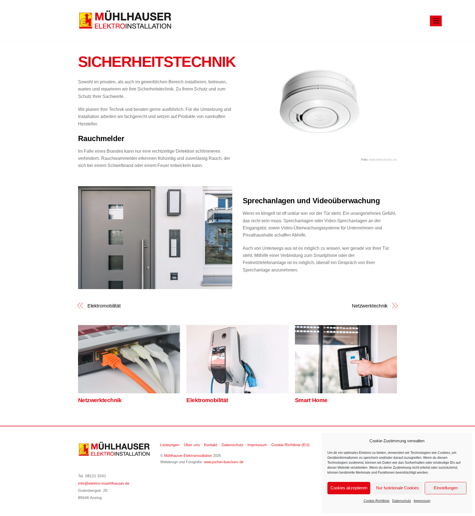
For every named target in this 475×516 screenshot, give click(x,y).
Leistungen (169, 445)
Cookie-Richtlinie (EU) (290, 445)
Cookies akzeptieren (348, 487)
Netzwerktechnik (370, 306)
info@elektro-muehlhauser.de (103, 483)
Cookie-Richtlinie (377, 501)
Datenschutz (401, 501)
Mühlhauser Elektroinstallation (188, 456)
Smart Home (311, 400)
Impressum (422, 501)
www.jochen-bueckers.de (223, 462)
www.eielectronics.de (383, 159)
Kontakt (210, 445)
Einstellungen (446, 487)
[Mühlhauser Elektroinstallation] (125, 27)
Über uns (192, 445)
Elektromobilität (104, 306)
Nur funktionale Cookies (397, 487)
